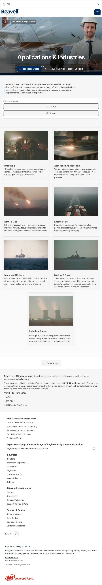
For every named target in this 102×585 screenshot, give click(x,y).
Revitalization (12, 496)
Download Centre (14, 522)
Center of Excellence (16, 526)
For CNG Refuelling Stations (19, 434)
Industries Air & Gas (15, 474)
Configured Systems (15, 438)
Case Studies (12, 518)
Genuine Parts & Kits (15, 500)
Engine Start (12, 470)
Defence (10, 482)
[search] (98, 4)
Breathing (11, 459)
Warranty (10, 492)
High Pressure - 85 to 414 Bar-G (20, 430)
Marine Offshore (14, 478)
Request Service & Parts (17, 504)
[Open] (97, 12)
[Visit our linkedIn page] (16, 533)
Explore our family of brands (17, 546)
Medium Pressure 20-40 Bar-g (20, 423)
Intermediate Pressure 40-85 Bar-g (22, 426)
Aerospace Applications (17, 463)
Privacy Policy (11, 557)
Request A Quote (14, 514)
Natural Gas (12, 466)
